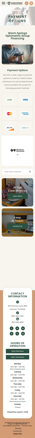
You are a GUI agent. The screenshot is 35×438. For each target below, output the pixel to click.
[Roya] (17, 434)
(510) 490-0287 (17, 316)
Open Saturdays (17, 357)
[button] (17, 154)
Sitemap (18, 428)
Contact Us (17, 226)
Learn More (17, 196)
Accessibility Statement (11, 426)
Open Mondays (17, 351)
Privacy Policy (27, 426)
